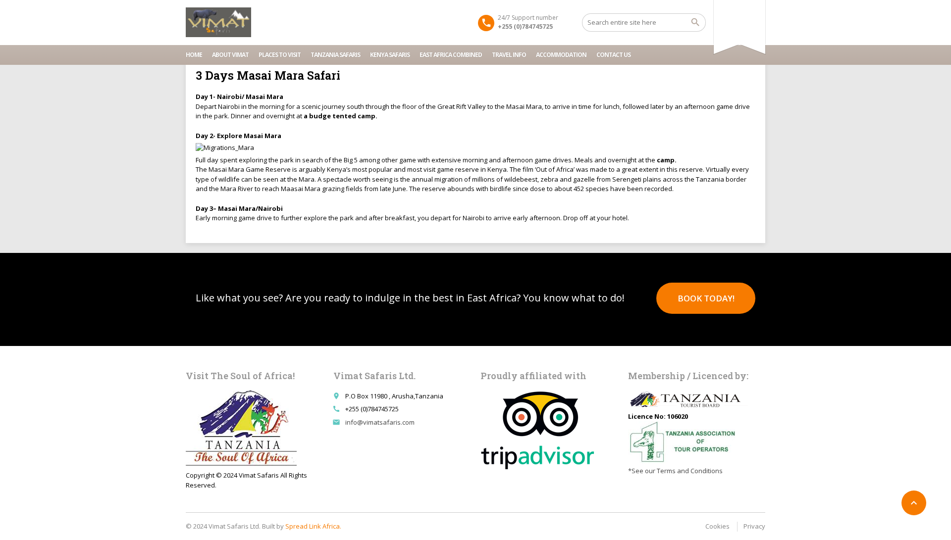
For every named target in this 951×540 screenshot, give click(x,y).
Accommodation (561, 54)
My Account (738, 14)
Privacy (754, 526)
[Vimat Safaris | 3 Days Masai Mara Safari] (218, 22)
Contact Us (613, 54)
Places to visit (280, 54)
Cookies (717, 526)
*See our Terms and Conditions (675, 470)
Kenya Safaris (390, 54)
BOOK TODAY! (706, 298)
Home (194, 54)
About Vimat (230, 54)
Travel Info (509, 54)
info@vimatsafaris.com (380, 422)
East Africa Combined (451, 54)
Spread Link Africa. (313, 526)
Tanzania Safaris (335, 54)
